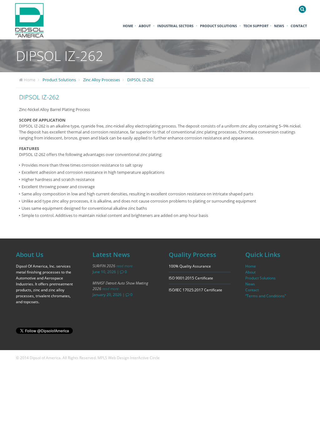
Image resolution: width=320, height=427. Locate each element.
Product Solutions (218, 25)
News (279, 25)
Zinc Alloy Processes (101, 80)
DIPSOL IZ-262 (140, 80)
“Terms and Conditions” (265, 296)
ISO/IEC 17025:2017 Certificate (195, 290)
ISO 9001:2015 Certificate (191, 278)
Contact (299, 25)
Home (128, 25)
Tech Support (255, 25)
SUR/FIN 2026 (112, 266)
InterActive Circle (145, 357)
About (145, 25)
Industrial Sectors (175, 25)
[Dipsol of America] (33, 19)
